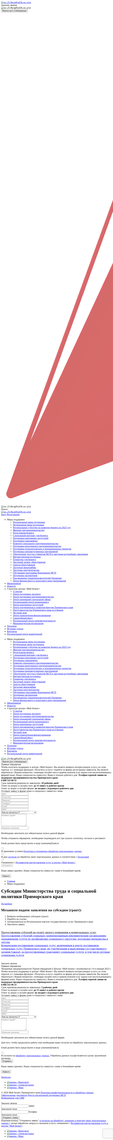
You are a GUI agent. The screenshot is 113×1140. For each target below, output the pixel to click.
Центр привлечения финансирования (32, 615)
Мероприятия (14, 583)
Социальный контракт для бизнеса (30, 535)
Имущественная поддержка (27, 557)
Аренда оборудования (24, 565)
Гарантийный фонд (23, 618)
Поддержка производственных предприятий (35, 551)
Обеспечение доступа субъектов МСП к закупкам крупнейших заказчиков (50, 554)
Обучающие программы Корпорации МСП (34, 573)
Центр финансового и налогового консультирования (39, 581)
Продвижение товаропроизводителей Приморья (37, 578)
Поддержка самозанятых (25, 541)
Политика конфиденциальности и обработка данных (67, 1092)
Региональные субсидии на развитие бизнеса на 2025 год (42, 527)
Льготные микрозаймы (24, 567)
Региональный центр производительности (34, 620)
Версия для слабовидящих (14, 11)
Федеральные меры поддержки (28, 525)
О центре (17, 591)
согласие (12, 857)
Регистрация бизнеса (23, 533)
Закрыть (6, 876)
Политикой (83, 857)
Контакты (12, 631)
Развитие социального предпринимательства (35, 543)
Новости (11, 586)
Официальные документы (14, 1095)
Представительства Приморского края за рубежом (38, 610)
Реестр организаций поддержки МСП (47, 1095)
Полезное (12, 626)
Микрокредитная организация (28, 623)
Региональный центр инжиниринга (31, 602)
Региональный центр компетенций (24, 634)
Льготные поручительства (26, 570)
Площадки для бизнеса (24, 559)
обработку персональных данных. (33, 1055)
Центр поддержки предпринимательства (33, 597)
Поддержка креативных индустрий (30, 538)
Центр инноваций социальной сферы (32, 599)
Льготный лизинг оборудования (29, 562)
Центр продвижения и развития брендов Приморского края (43, 607)
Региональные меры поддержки (29, 522)
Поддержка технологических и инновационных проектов (42, 549)
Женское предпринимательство (28, 530)
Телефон (32, 1112)
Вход (3, 514)
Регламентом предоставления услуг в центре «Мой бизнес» (45, 862)
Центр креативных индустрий (28, 605)
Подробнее (6, 904)
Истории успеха (15, 628)
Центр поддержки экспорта (27, 594)
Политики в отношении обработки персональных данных (52, 851)
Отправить (7, 865)
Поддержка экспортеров (25, 575)
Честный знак (20, 613)
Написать (6, 1077)
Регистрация (13, 514)
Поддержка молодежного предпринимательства (37, 546)
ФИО (31, 1106)
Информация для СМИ (12, 1098)
